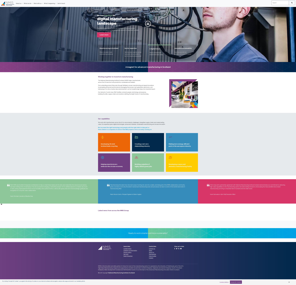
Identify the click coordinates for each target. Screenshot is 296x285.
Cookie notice (127, 252)
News (150, 254)
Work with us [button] (38, 3)
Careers (151, 261)
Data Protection (128, 260)
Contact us (152, 252)
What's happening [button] (49, 3)
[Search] (292, 3)
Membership (152, 258)
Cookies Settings (224, 282)
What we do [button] (27, 3)
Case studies (152, 260)
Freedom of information (130, 254)
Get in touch (61, 3)
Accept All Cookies (236, 282)
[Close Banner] (289, 282)
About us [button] (19, 3)
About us (151, 256)
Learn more (104, 38)
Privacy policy (127, 256)
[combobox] (280, 3)
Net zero (125, 258)
